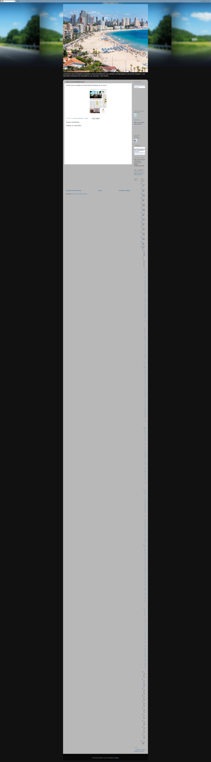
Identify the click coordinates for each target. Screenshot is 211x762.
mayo (144, 710)
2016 (143, 223)
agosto (144, 691)
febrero (144, 729)
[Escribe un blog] (94, 118)
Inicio (100, 190)
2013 (143, 238)
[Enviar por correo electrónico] (92, 118)
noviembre (144, 262)
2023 (143, 189)
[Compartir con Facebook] (97, 118)
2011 (144, 246)
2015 (143, 228)
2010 (143, 742)
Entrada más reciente (73, 190)
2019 (143, 209)
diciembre (144, 252)
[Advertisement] (98, 177)
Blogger (117, 757)
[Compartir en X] (96, 118)
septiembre (144, 682)
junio (144, 704)
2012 (143, 243)
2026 (143, 184)
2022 (143, 194)
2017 (143, 218)
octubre (144, 674)
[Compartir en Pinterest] (99, 118)
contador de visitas (139, 751)
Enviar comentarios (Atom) (80, 193)
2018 (143, 214)
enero (144, 736)
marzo (144, 722)
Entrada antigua (124, 190)
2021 (143, 199)
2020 (143, 204)
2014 (143, 233)
